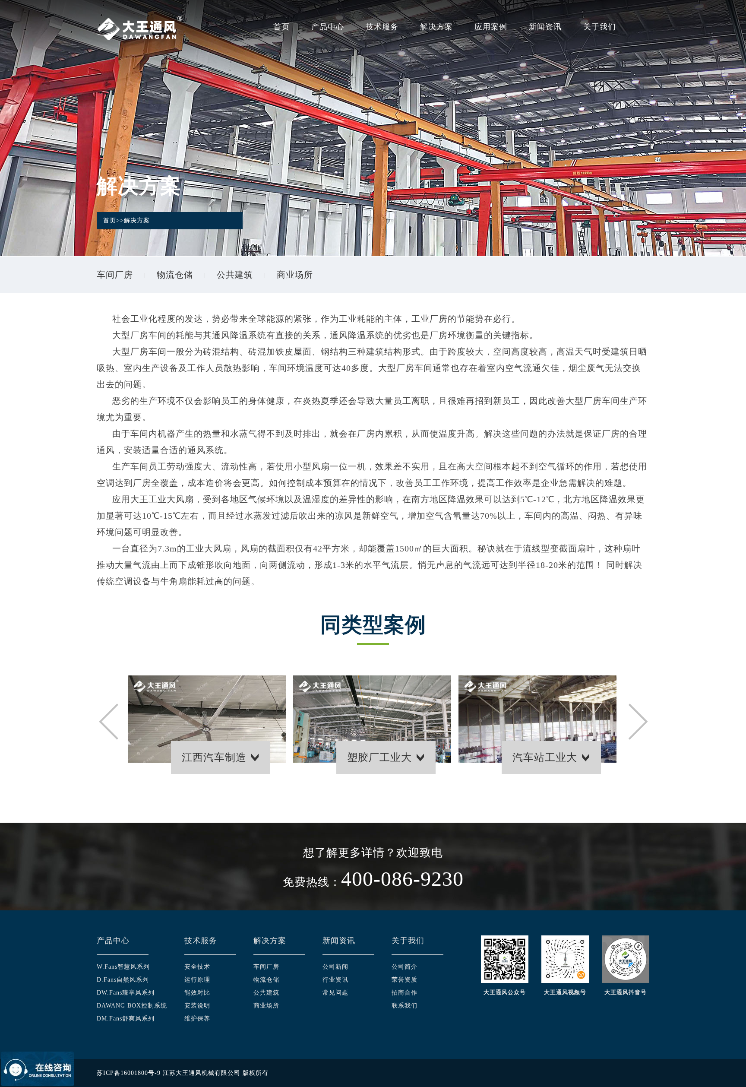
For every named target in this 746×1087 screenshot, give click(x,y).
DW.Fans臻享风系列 (126, 992)
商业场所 (295, 274)
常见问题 (335, 992)
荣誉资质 (404, 979)
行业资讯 (335, 979)
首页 (281, 26)
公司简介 (404, 966)
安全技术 (197, 966)
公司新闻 (335, 966)
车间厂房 (115, 274)
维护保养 (197, 1018)
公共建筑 (235, 274)
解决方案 (436, 26)
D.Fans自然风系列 (123, 979)
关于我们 (599, 26)
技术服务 (382, 26)
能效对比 (197, 992)
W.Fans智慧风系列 (123, 966)
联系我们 (404, 1005)
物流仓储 (175, 274)
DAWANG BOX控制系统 (132, 1005)
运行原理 (197, 979)
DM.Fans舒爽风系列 (126, 1018)
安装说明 (197, 1005)
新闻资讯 (545, 26)
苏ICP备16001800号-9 (129, 1073)
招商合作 (404, 992)
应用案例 (490, 26)
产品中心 (327, 26)
